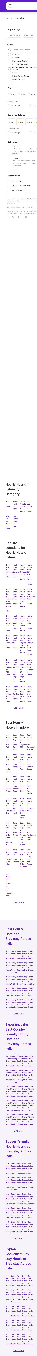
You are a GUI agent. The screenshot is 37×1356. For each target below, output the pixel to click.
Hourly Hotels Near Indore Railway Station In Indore (22, 597)
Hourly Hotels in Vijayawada (13, 992)
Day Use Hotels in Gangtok (13, 1339)
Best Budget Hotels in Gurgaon (18, 1168)
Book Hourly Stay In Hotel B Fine (22, 762)
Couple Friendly (14, 35)
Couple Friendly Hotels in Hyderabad (7, 1061)
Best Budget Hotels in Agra (18, 1213)
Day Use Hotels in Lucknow (7, 1311)
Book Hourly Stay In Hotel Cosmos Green (29, 762)
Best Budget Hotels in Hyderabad (7, 1168)
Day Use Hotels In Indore (29, 506)
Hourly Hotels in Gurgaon (18, 954)
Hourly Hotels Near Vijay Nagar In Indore (29, 694)
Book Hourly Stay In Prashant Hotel (29, 805)
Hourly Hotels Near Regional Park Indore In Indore (22, 644)
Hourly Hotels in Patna (29, 992)
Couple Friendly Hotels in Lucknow (7, 1091)
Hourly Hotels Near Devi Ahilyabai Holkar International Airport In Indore (8, 600)
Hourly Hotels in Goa (24, 992)
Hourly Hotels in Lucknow (7, 980)
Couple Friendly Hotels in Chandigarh (18, 1075)
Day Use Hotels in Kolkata (18, 1311)
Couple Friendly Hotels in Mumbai (7, 1075)
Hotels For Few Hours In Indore (8, 522)
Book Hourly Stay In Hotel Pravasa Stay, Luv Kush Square (22, 834)
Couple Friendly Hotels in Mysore (29, 1061)
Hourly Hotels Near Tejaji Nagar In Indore (22, 694)
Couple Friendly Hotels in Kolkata (18, 1091)
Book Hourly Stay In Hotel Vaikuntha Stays (15, 784)
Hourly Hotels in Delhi (13, 954)
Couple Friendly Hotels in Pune (7, 1105)
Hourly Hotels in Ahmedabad (7, 1003)
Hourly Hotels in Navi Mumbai (13, 967)
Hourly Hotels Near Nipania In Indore (15, 622)
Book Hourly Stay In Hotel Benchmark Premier (29, 742)
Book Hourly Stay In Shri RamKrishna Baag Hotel (29, 831)
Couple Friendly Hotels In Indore (22, 506)
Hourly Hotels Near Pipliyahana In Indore (8, 642)
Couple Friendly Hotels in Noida (13, 1091)
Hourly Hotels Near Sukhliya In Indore (15, 693)
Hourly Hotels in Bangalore (24, 954)
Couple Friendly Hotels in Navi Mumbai (13, 1076)
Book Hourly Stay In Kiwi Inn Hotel (15, 806)
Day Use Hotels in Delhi (13, 1280)
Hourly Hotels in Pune (7, 992)
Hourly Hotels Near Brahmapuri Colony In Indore (22, 572)
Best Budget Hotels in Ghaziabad (24, 1199)
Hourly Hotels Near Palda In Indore (29, 622)
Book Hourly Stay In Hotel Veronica (15, 761)
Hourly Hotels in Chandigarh (18, 966)
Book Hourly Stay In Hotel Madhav (15, 856)
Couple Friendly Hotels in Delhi (13, 1061)
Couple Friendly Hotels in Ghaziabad (24, 1091)
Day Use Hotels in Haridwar (29, 1311)
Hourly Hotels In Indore (15, 505)
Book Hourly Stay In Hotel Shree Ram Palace (29, 785)
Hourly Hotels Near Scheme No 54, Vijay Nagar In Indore (22, 671)
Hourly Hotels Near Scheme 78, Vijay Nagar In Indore (29, 645)
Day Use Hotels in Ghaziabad (24, 1311)
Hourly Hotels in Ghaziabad (24, 980)
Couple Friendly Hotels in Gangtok (13, 1119)
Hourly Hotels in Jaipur (24, 966)
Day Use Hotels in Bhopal (29, 1339)
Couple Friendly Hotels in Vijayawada (13, 1105)
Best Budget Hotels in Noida (13, 1199)
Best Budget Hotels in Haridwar (29, 1199)
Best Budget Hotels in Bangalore (24, 1168)
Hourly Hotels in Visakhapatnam (18, 1003)
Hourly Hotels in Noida (13, 980)
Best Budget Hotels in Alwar (24, 1227)
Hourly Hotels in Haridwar (29, 980)
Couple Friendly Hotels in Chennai (29, 1075)
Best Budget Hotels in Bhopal (29, 1227)
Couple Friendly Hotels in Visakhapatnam (18, 1119)
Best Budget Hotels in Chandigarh (18, 1182)
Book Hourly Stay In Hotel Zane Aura (15, 742)
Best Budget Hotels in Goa (24, 1213)
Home (8, 18)
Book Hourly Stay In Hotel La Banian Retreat (8, 763)
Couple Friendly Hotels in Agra (18, 1105)
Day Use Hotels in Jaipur (24, 1294)
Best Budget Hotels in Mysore (29, 1168)
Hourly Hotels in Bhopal (29, 1003)
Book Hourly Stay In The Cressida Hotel (8, 806)
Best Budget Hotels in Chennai (29, 1182)
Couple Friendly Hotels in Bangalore (24, 1061)
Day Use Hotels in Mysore (29, 1280)
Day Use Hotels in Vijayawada (13, 1325)
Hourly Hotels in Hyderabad (7, 954)
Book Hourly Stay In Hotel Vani (8, 741)
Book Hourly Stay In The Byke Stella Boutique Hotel (22, 859)
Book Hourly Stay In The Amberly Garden (8, 784)
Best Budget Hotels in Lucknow (7, 1199)
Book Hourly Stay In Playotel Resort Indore (8, 857)
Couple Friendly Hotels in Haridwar (29, 1091)
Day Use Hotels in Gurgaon (18, 1280)
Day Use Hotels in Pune (7, 1325)
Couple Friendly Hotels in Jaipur (24, 1075)
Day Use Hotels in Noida (13, 1311)
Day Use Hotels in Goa (24, 1325)
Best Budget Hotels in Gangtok (13, 1227)
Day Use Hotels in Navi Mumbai (13, 1296)
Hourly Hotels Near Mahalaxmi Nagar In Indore (29, 596)
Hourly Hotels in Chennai (29, 966)
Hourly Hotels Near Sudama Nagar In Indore (8, 694)
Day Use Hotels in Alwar (24, 1339)
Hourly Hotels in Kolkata (18, 980)
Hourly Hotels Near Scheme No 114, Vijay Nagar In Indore (15, 671)
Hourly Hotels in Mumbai (7, 966)
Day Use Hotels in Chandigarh (18, 1294)
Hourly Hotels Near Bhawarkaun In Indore (8, 571)
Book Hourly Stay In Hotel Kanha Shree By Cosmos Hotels (8, 834)
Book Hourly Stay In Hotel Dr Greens (22, 784)
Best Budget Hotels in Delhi (13, 1168)
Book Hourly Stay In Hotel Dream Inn (15, 830)
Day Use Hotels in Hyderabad (7, 1280)
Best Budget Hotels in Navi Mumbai (13, 1184)
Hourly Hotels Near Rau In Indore (15, 642)
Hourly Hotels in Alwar (24, 1003)
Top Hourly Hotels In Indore (15, 521)
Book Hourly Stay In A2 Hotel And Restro (29, 857)
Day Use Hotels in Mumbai (7, 1294)
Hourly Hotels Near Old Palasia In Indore (22, 623)
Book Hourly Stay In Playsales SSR (22, 741)
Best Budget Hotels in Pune (7, 1213)
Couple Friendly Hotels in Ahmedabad (7, 1119)
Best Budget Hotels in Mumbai (7, 1182)
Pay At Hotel (28, 35)
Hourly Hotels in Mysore (29, 954)
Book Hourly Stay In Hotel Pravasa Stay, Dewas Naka (22, 808)
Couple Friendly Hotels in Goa (24, 1105)
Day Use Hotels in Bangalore (24, 1280)
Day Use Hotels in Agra (18, 1325)
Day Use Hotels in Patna (29, 1325)
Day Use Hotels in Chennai (29, 1294)
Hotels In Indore (8, 504)
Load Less (18, 708)
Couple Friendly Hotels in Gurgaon (18, 1061)
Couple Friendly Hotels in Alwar (24, 1119)
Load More (18, 902)
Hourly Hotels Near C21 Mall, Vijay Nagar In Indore (29, 574)
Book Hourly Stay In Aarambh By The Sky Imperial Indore (8, 885)
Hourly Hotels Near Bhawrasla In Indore (15, 571)
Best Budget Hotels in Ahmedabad (7, 1227)
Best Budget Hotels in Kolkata (18, 1199)
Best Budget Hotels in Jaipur (24, 1182)
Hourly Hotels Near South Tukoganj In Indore (29, 667)
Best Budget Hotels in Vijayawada (13, 1213)
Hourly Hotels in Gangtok (13, 1003)
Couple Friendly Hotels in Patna (29, 1105)
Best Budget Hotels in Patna (29, 1213)
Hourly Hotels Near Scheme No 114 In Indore (8, 667)
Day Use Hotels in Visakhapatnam (18, 1339)
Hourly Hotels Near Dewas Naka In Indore (15, 596)
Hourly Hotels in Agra (18, 992)
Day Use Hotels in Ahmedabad (7, 1339)
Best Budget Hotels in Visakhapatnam (18, 1227)
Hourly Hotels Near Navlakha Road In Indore (8, 623)
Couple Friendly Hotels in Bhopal (29, 1119)
